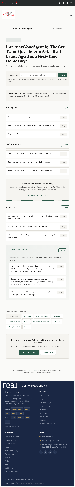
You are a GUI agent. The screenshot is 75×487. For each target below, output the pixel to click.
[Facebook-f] (60, 3)
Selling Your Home (46, 396)
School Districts (11, 440)
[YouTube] (50, 452)
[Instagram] (67, 3)
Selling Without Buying (41, 321)
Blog (6, 464)
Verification (9, 468)
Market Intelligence (12, 437)
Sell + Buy (57, 321)
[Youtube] (71, 3)
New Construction (42, 316)
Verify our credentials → (12, 426)
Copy (63, 117)
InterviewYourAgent (22, 28)
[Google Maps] (55, 452)
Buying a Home (44, 399)
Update (62, 75)
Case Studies (10, 444)
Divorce (26, 327)
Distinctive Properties (47, 424)
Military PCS (57, 316)
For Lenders (9, 454)
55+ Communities (14, 321)
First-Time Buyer (45, 403)
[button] (71, 14)
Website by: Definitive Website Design (32, 483)
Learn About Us (48, 352)
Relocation (27, 316)
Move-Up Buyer (45, 406)
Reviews (8, 458)
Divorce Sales (44, 413)
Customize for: (13, 75)
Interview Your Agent (12, 451)
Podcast (8, 447)
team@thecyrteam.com (50, 441)
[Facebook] (41, 452)
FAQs (7, 461)
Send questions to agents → (37, 195)
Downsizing (43, 417)
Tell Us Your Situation (13, 471)
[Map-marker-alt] (63, 3)
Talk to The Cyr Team (29, 352)
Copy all (65, 108)
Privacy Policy (9, 483)
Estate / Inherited (14, 327)
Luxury (26, 321)
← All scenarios (58, 28)
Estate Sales (43, 410)
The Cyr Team (32, 370)
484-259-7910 (47, 436)
